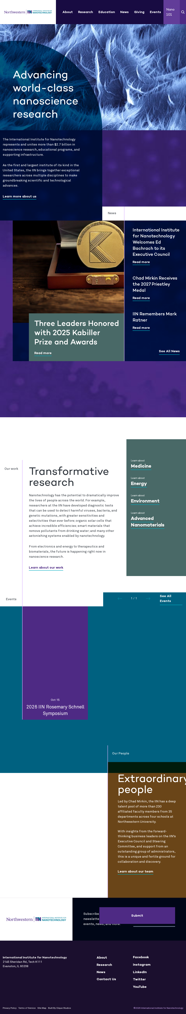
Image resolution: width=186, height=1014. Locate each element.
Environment (145, 501)
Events (155, 12)
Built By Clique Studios (59, 1008)
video (172, 116)
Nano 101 (170, 12)
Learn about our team (135, 871)
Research (85, 12)
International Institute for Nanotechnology (28, 12)
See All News (169, 351)
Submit (137, 916)
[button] (148, 598)
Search (183, 12)
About (67, 12)
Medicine (141, 466)
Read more (43, 353)
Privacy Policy (10, 1008)
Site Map (41, 1008)
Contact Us (106, 979)
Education (106, 12)
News (124, 12)
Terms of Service (27, 1008)
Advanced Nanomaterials (147, 521)
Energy (139, 483)
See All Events (165, 598)
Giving (139, 12)
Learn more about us (19, 196)
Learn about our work (46, 567)
